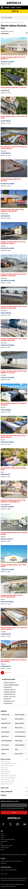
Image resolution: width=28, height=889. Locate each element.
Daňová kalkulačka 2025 (20, 736)
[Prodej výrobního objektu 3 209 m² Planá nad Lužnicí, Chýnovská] (14, 136)
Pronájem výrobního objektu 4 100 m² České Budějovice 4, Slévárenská (13, 307)
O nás (2, 833)
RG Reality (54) (8, 687)
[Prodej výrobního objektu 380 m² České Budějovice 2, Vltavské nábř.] (14, 198)
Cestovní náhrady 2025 (20, 732)
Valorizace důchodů (19, 719)
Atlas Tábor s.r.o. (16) (9, 701)
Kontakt (2, 849)
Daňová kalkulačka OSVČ (6, 740)
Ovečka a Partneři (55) (9, 682)
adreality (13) (7, 698)
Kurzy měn (19, 7)
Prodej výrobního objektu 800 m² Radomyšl (13, 87)
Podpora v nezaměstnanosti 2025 (8, 777)
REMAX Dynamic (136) (9, 694)
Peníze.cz (2, 22)
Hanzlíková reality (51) (9, 689)
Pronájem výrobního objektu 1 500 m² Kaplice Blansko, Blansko (12, 596)
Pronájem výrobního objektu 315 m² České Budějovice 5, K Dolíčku (13, 242)
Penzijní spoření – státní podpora (8, 775)
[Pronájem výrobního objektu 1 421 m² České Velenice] (14, 554)
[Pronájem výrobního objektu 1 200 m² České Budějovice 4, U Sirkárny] (14, 360)
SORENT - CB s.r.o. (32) (9, 696)
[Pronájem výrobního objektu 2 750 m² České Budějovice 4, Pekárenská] (14, 263)
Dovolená (13, 7)
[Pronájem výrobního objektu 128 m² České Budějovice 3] (14, 46)
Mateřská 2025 (4, 767)
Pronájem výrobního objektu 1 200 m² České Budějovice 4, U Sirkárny (13, 371)
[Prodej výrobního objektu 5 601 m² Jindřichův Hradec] (14, 105)
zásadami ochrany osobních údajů (17, 808)
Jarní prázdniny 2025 (5, 761)
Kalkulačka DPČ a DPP (5, 723)
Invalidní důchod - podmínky (7, 765)
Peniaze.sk (18, 861)
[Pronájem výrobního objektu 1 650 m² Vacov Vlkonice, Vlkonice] (14, 425)
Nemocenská (4, 727)
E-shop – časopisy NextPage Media (9, 869)
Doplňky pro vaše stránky (6, 845)
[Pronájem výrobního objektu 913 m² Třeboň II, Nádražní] (14, 521)
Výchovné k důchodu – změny (7, 781)
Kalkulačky (7, 7)
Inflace (16, 749)
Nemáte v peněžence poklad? (7, 779)
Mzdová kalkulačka (5, 732)
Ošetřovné (3, 753)
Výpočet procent (4, 736)
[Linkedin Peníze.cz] (24, 824)
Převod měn (4, 719)
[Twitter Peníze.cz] (10, 824)
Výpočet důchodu (5, 749)
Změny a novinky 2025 (6, 791)
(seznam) (7, 847)
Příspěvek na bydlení (19, 723)
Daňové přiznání (4, 769)
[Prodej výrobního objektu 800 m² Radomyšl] (14, 76)
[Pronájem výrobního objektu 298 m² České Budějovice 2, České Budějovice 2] (14, 489)
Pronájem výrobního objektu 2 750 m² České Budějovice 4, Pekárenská (13, 275)
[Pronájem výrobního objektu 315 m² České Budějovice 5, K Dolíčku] (14, 231)
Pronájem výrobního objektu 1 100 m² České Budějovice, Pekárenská (13, 339)
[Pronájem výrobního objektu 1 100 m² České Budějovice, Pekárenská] (14, 328)
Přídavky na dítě (18, 740)
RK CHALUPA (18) (8, 703)
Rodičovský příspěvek (19, 745)
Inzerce (2, 837)
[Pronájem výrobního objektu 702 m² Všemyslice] (14, 168)
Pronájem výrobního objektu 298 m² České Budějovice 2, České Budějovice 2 (13, 501)
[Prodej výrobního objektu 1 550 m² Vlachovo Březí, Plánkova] (14, 649)
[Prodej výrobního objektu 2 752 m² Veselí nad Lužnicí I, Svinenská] (14, 617)
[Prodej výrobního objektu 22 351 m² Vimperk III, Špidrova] (14, 392)
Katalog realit (7, 22)
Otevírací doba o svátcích (6, 784)
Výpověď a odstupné (5, 771)
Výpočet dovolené (19, 753)
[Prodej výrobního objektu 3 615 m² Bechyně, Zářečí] (14, 457)
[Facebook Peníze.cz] (3, 824)
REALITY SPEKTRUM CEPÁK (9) (11, 685)
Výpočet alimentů (5, 773)
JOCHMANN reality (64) (10, 692)
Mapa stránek (4, 841)
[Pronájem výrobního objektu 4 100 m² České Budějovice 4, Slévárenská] (14, 295)
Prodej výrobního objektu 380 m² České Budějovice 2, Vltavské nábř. (12, 210)
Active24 (13, 861)
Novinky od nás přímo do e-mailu (9, 801)
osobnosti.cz (3, 863)
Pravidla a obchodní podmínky (8, 839)
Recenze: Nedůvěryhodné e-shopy (8, 763)
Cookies (2, 847)
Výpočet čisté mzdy (5, 714)
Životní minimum (5, 745)
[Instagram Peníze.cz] (17, 824)
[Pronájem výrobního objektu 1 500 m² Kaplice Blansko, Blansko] (14, 584)
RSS (1, 843)
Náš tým (3, 835)
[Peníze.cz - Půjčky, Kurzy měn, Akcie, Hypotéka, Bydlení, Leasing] (14, 1)
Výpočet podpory (18, 727)
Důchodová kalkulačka (20, 714)
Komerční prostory (13, 22)
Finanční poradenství (5, 861)
